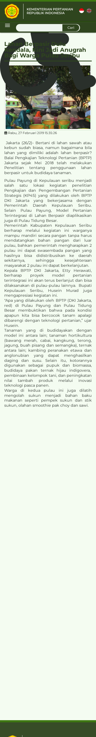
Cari (70, 28)
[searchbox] (48, 28)
